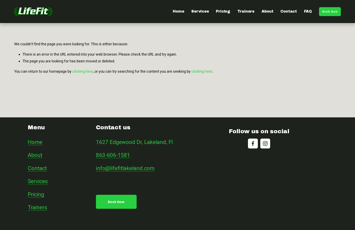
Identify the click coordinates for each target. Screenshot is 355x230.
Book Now (330, 11)
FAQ (308, 11)
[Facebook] (253, 143)
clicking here (82, 71)
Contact (288, 11)
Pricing (223, 11)
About (267, 11)
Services (200, 11)
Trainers (246, 11)
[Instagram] (265, 143)
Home (178, 11)
